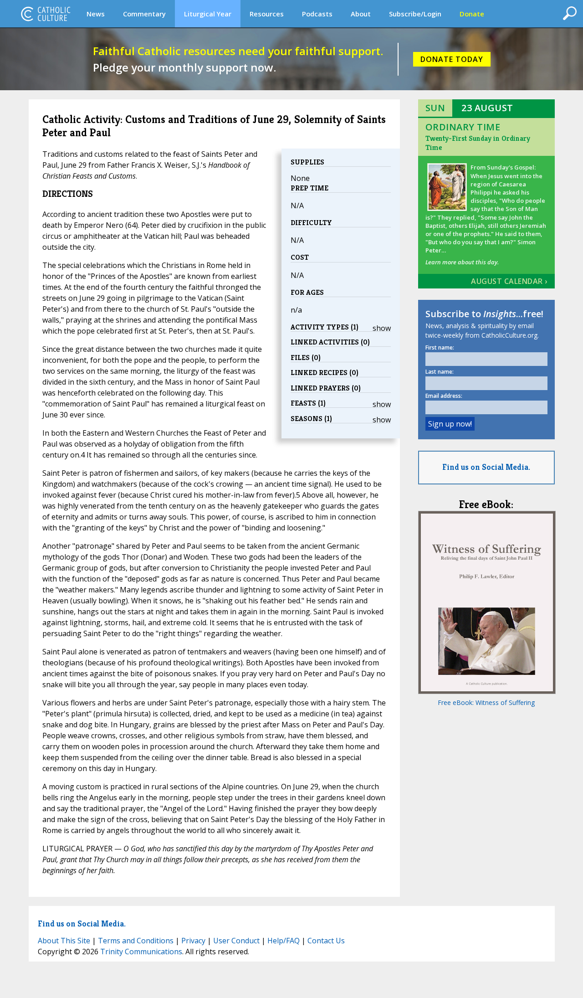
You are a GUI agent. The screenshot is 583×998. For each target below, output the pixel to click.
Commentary (144, 13)
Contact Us (326, 941)
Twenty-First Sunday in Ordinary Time (477, 143)
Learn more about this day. (462, 262)
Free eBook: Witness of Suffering (486, 702)
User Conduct (236, 941)
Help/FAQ (283, 941)
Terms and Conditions (136, 941)
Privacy (193, 941)
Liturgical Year (207, 13)
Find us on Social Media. (486, 467)
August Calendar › (509, 281)
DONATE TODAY (451, 59)
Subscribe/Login (415, 13)
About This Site (64, 941)
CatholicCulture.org (45, 13)
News (96, 13)
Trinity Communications (141, 952)
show (382, 328)
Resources (267, 13)
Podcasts (317, 13)
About (361, 13)
